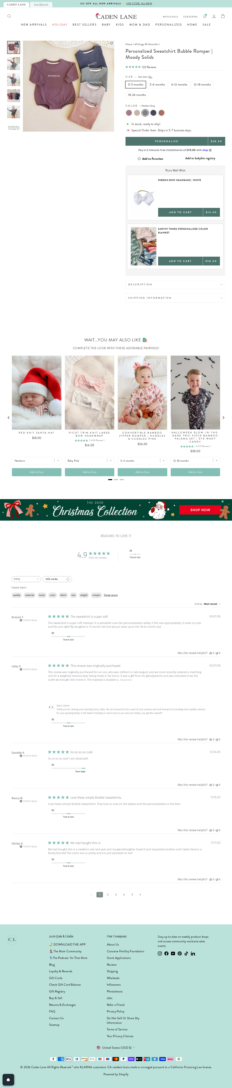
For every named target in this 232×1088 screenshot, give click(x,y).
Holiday (60, 25)
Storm (153, 112)
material (29, 595)
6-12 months (179, 84)
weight (83, 595)
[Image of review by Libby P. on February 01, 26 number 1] (56, 690)
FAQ (52, 1011)
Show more (111, 595)
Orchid (129, 112)
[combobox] (26, 579)
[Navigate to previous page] (91, 894)
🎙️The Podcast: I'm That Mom (68, 958)
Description (140, 284)
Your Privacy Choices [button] (120, 1036)
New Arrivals (34, 25)
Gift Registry (57, 991)
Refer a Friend (116, 1005)
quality (16, 595)
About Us (113, 944)
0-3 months (135, 84)
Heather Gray (145, 112)
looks (42, 595)
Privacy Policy (115, 1011)
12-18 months (202, 84)
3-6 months (157, 84)
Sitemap (54, 1025)
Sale (207, 25)
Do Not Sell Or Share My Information (123, 1020)
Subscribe (190, 16)
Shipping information (150, 298)
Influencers (114, 984)
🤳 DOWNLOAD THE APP (67, 944)
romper (96, 595)
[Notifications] (204, 16)
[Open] (8, 1079)
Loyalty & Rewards (60, 971)
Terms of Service (117, 1029)
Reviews (112, 964)
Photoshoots (115, 991)
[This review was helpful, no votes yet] (211, 653)
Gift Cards (56, 978)
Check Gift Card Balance (65, 984)
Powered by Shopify (115, 1074)
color (53, 595)
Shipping (112, 971)
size (73, 595)
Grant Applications (119, 958)
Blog (52, 964)
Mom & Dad (139, 25)
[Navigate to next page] (140, 894)
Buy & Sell (55, 998)
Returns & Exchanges (62, 1005)
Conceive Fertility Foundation (125, 951)
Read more (126, 680)
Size (137, 76)
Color (140, 105)
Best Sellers (85, 25)
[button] (68, 43)
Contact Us (56, 1018)
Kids (120, 25)
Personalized (168, 25)
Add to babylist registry (200, 158)
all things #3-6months (146, 44)
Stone (137, 112)
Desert (161, 112)
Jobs (109, 998)
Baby (106, 25)
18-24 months (137, 95)
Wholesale (171, 16)
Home (192, 25)
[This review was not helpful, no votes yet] (217, 653)
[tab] (16, 4)
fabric (63, 595)
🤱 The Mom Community (65, 951)
